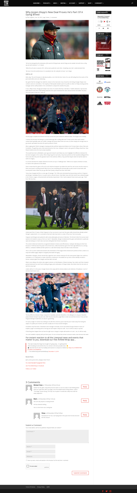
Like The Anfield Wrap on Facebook (35, 366)
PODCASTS (46, 3)
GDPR (48, 487)
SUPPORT (81, 3)
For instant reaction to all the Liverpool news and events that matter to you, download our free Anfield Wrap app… (54, 338)
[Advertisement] (44, 372)
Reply (85, 387)
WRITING (63, 3)
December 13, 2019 (54, 351)
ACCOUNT (72, 3)
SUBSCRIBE (36, 3)
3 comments (53, 17)
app (44, 17)
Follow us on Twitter (31, 369)
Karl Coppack (30, 17)
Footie (47, 17)
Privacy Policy (41, 487)
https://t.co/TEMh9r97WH (75, 347)
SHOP (89, 3)
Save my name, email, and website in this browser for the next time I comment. (48, 460)
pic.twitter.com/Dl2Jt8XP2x (34, 349)
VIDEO (55, 3)
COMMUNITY (98, 3)
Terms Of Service (30, 487)
